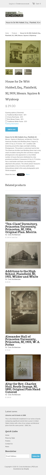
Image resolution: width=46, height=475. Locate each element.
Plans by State (10, 438)
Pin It (27, 174)
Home (7, 435)
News (7, 446)
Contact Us (9, 444)
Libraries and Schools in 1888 (15, 415)
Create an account (22, 4)
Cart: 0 (38, 4)
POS (33, 467)
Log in (11, 4)
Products (14, 33)
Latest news (11, 411)
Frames (7, 441)
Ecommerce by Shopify (21, 469)
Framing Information (12, 124)
